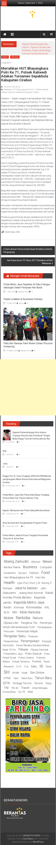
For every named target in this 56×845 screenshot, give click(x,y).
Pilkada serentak (39, 649)
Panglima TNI (29, 623)
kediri (7, 607)
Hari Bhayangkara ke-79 (18, 577)
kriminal (19, 607)
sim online (37, 672)
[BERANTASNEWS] (15, 812)
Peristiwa (14, 57)
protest (36, 661)
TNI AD (15, 688)
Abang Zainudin (16, 561)
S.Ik (26, 666)
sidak (24, 672)
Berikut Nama (12, 567)
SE (41, 666)
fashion (34, 573)
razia (47, 661)
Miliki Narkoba (30, 612)
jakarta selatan (26, 588)
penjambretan (11, 641)
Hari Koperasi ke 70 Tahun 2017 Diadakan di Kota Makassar (30, 262)
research (9, 666)
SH (7, 672)
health (9, 582)
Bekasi (47, 561)
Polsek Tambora (21, 661)
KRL (47, 607)
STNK (7, 678)
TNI (6, 688)
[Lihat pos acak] (51, 34)
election (22, 573)
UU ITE (21, 691)
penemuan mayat (27, 631)
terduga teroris (22, 683)
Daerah (5, 57)
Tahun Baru (26, 678)
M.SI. (7, 612)
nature (38, 618)
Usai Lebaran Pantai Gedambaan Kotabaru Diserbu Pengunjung (27, 250)
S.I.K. (19, 666)
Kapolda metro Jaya (29, 602)
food (45, 572)
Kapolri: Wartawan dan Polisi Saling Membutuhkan (26, 510)
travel (25, 688)
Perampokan (30, 641)
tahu (15, 678)
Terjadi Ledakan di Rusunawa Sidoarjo (23, 299)
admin (21, 303)
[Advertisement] (28, 387)
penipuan (33, 636)
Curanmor (10, 573)
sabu (34, 666)
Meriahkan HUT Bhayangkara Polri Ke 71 (20, 90)
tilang (48, 683)
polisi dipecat (33, 653)
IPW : (5, 451)
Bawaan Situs (23, 292)
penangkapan (44, 627)
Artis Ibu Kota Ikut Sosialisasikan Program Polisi (25, 523)
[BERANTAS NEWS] (5, 34)
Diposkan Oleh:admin (12, 87)
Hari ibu (40, 577)
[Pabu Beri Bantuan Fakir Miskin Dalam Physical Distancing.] (27, 324)
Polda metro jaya (13, 653)
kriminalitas (34, 607)
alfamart (35, 561)
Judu (5, 463)
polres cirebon (26, 657)
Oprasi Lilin (11, 623)
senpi (49, 666)
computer (46, 567)
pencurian (9, 631)
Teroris (38, 683)
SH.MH (15, 672)
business (30, 567)
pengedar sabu (15, 636)
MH (14, 612)
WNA (30, 691)
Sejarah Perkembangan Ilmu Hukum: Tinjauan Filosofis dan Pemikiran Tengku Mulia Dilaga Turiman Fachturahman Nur (31, 435)
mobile (8, 618)
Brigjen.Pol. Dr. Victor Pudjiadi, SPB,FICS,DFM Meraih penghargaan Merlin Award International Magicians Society (27, 479)
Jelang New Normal (31, 593)
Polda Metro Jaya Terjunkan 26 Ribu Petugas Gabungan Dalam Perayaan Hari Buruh (26, 286)
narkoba (23, 617)
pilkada (23, 649)
